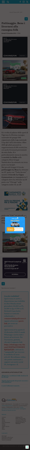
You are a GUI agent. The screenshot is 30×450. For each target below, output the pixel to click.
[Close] (25, 217)
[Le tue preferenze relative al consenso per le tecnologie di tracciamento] (27, 447)
